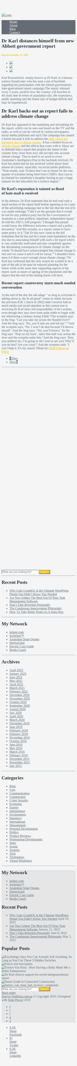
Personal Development (23, 828)
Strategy (14, 850)
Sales (12, 843)
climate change (11, 146)
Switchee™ (16, 635)
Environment (17, 814)
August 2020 (17, 709)
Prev (13, 358)
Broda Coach (17, 650)
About (13, 25)
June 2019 (15, 727)
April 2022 (16, 684)
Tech (12, 853)
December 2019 (19, 723)
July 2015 (15, 766)
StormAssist (16, 642)
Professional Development (25, 839)
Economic (15, 804)
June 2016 (15, 744)
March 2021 (17, 688)
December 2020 (19, 695)
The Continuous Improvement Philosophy (35, 608)
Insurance (15, 818)
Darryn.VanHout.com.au (17, 996)
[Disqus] (38, 418)
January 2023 (17, 673)
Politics (14, 832)
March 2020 (17, 720)
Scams (13, 846)
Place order (9, 992)
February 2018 (18, 734)
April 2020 (16, 716)
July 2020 (15, 712)
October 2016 (18, 741)
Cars (12, 789)
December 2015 (19, 758)
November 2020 (19, 698)
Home (13, 21)
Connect (14, 32)
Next (13, 362)
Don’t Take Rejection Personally (29, 604)
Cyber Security (18, 800)
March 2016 (17, 751)
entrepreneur (17, 811)
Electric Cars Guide (21, 646)
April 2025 (16, 670)
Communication (19, 793)
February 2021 (18, 691)
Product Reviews (20, 836)
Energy (14, 807)
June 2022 (15, 677)
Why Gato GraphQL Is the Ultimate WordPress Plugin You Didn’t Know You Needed (39, 592)
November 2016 (19, 737)
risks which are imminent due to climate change (35, 140)
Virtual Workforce (20, 860)
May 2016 (15, 748)
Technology (16, 857)
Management (17, 825)
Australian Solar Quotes (24, 639)
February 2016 (18, 755)
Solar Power (15, 1000)
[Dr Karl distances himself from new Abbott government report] (11, 67)
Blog (12, 29)
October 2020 (18, 702)
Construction (17, 797)
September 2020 (19, 705)
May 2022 (15, 680)
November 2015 (19, 762)
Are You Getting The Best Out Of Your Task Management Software (37, 599)
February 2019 (18, 730)
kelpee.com (16, 632)
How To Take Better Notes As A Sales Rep (36, 612)
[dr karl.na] (11, 63)
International (17, 821)
